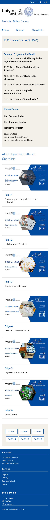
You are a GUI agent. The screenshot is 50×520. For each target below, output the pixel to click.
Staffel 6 (38, 439)
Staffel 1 (11, 431)
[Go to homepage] (25, 12)
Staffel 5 (25, 439)
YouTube (8, 501)
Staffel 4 (12, 439)
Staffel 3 (37, 431)
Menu (6, 30)
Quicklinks (38, 30)
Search (21, 30)
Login (45, 2)
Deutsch (34, 2)
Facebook (9, 498)
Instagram (9, 504)
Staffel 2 (24, 431)
